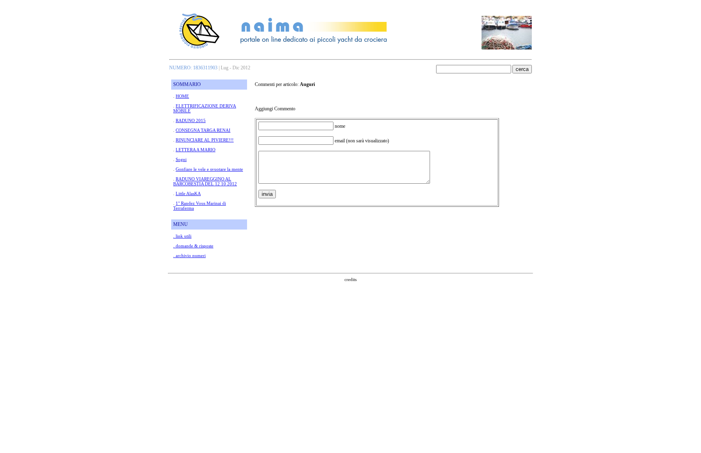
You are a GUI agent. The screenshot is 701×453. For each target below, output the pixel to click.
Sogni (181, 159)
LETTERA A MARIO (195, 149)
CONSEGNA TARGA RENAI (203, 130)
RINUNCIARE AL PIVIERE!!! (205, 139)
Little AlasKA (188, 193)
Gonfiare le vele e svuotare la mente (209, 169)
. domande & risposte (193, 245)
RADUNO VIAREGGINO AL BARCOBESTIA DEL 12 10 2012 (205, 181)
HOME (182, 96)
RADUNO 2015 (191, 120)
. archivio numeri (189, 255)
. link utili (182, 236)
